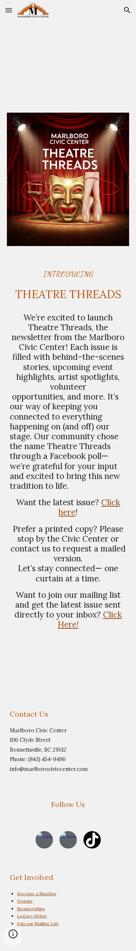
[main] (68, 285)
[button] (8, 10)
